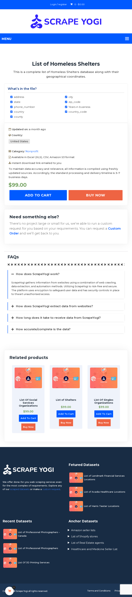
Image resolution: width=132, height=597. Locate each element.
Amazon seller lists (83, 530)
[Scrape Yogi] (66, 21)
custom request (51, 489)
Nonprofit (31, 151)
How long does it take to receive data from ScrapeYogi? (58, 317)
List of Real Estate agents (87, 542)
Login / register (58, 4)
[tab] (64, 247)
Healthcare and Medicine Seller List (94, 549)
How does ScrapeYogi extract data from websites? (54, 306)
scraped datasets (19, 489)
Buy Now (95, 195)
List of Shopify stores (84, 536)
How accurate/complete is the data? (43, 329)
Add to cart (38, 195)
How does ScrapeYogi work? (37, 274)
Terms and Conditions (98, 590)
